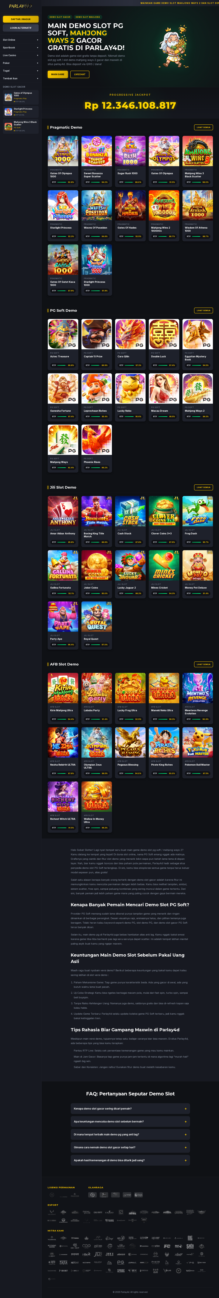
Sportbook (21, 47)
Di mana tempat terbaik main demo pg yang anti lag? (130, 1134)
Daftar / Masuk (21, 19)
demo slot (146, 849)
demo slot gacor (146, 879)
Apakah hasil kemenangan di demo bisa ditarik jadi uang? (130, 1160)
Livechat (80, 74)
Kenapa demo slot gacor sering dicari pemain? (130, 1108)
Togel (21, 70)
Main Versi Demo (63, 151)
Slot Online (21, 39)
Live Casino (21, 55)
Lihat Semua (203, 127)
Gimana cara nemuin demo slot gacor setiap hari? (130, 1147)
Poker (21, 63)
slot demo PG (144, 922)
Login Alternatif (21, 28)
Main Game (57, 74)
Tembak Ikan (21, 78)
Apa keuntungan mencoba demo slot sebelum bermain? (130, 1121)
